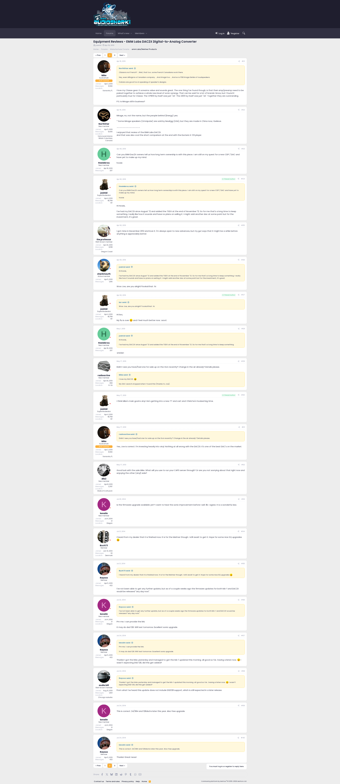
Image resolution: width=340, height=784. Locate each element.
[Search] (244, 33)
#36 (243, 600)
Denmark (108, 555)
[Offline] (110, 70)
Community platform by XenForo (224, 781)
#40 (243, 738)
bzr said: (123, 302)
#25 (243, 225)
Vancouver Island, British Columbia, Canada (105, 138)
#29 (243, 361)
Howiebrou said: (126, 186)
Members (139, 33)
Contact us (99, 781)
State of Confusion (104, 491)
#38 (243, 671)
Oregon (109, 523)
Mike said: (123, 375)
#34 (243, 531)
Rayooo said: (125, 607)
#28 (243, 328)
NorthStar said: (126, 68)
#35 (243, 563)
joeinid (98, 45)
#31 (243, 427)
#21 (243, 61)
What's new (123, 33)
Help (138, 781)
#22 (243, 110)
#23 (243, 149)
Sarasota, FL (107, 90)
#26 (243, 260)
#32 (243, 465)
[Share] (239, 61)
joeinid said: (124, 267)
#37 (243, 635)
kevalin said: (125, 642)
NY (111, 203)
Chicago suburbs (105, 697)
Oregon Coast (106, 251)
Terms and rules (113, 781)
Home (99, 33)
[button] (131, 33)
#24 (243, 179)
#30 (243, 395)
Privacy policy (128, 781)
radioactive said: (127, 434)
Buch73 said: (124, 570)
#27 (243, 295)
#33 (243, 499)
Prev (99, 55)
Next (122, 55)
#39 (243, 705)
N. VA (110, 385)
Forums (109, 33)
